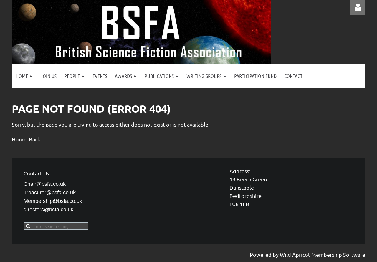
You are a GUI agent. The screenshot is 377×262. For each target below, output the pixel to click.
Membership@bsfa (53, 201)
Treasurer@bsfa (50, 192)
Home (19, 139)
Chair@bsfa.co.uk (45, 184)
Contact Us (36, 173)
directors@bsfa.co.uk (48, 210)
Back (34, 139)
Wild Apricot (295, 254)
